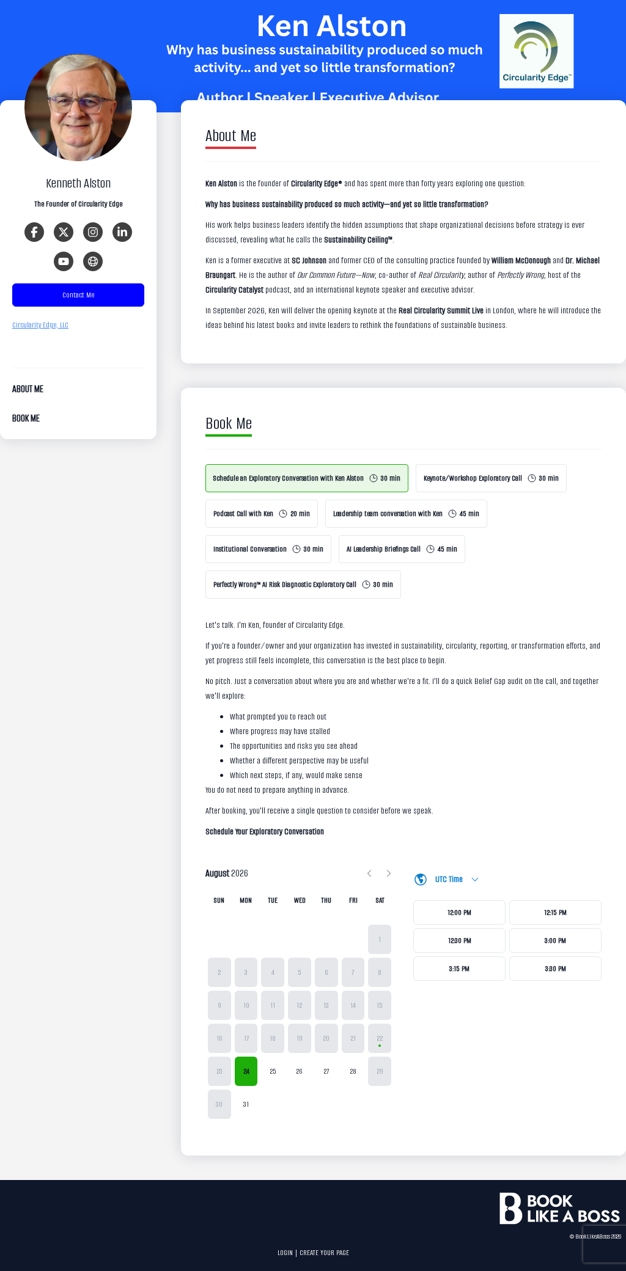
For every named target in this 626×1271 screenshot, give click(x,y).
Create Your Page (324, 1252)
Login (285, 1252)
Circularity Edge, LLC (40, 324)
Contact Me (78, 295)
